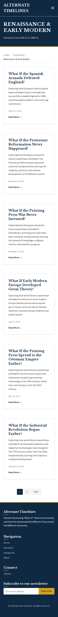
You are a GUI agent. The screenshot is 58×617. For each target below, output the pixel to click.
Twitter (7, 573)
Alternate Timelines (17, 8)
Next (36, 491)
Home (6, 55)
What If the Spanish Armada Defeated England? (25, 78)
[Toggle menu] (52, 8)
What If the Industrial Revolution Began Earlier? (27, 429)
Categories (19, 55)
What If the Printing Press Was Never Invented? (26, 214)
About (7, 557)
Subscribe (46, 591)
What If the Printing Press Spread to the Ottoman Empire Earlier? (26, 357)
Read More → (15, 116)
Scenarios (8, 547)
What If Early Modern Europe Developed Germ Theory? (27, 285)
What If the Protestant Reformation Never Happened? (28, 144)
